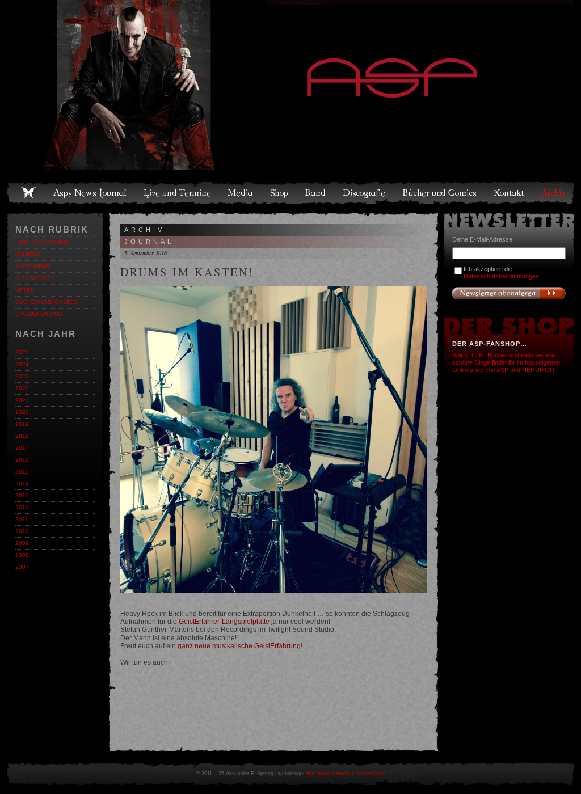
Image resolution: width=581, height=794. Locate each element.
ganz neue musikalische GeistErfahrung (239, 646)
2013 (22, 495)
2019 (22, 424)
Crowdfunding (38, 314)
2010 (22, 531)
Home (28, 192)
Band (316, 192)
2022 (22, 388)
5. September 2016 (145, 253)
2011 (21, 519)
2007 (22, 567)
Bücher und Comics (440, 192)
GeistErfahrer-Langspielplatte (224, 622)
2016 (22, 460)
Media (241, 192)
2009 (22, 543)
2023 (22, 376)
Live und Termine (178, 192)
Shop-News (32, 266)
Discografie (365, 192)
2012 (22, 507)
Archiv (554, 192)
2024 (22, 364)
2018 (22, 436)
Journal (28, 254)
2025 (22, 352)
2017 (22, 448)
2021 (22, 400)
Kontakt (509, 192)
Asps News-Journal (90, 192)
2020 (22, 412)
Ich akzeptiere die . (502, 272)
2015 (22, 471)
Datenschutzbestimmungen (501, 276)
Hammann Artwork (328, 773)
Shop (279, 192)
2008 (22, 555)
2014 (22, 483)
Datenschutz (370, 773)
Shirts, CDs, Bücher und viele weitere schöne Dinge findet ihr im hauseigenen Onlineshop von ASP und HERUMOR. (506, 362)
